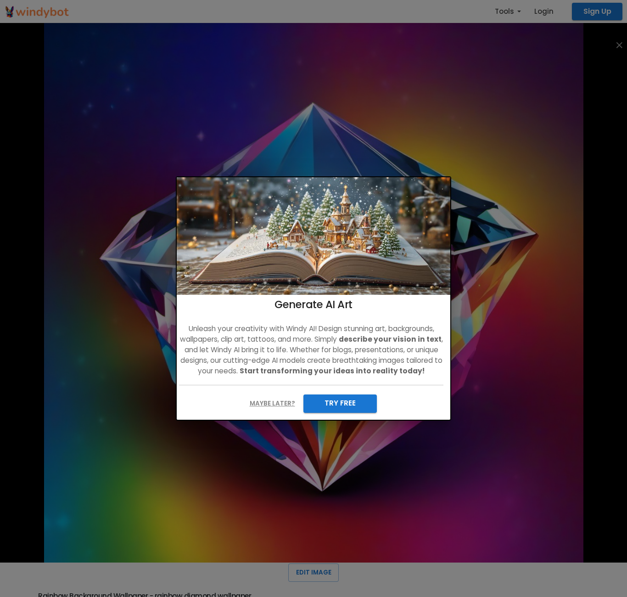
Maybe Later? (272, 403)
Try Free (340, 403)
